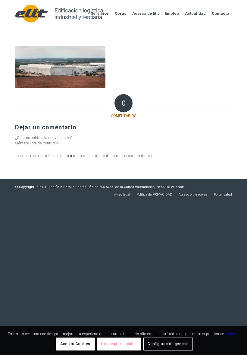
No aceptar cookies (119, 344)
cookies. (232, 334)
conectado (77, 156)
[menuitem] (100, 13)
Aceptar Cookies (75, 344)
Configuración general (168, 344)
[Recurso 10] (59, 13)
